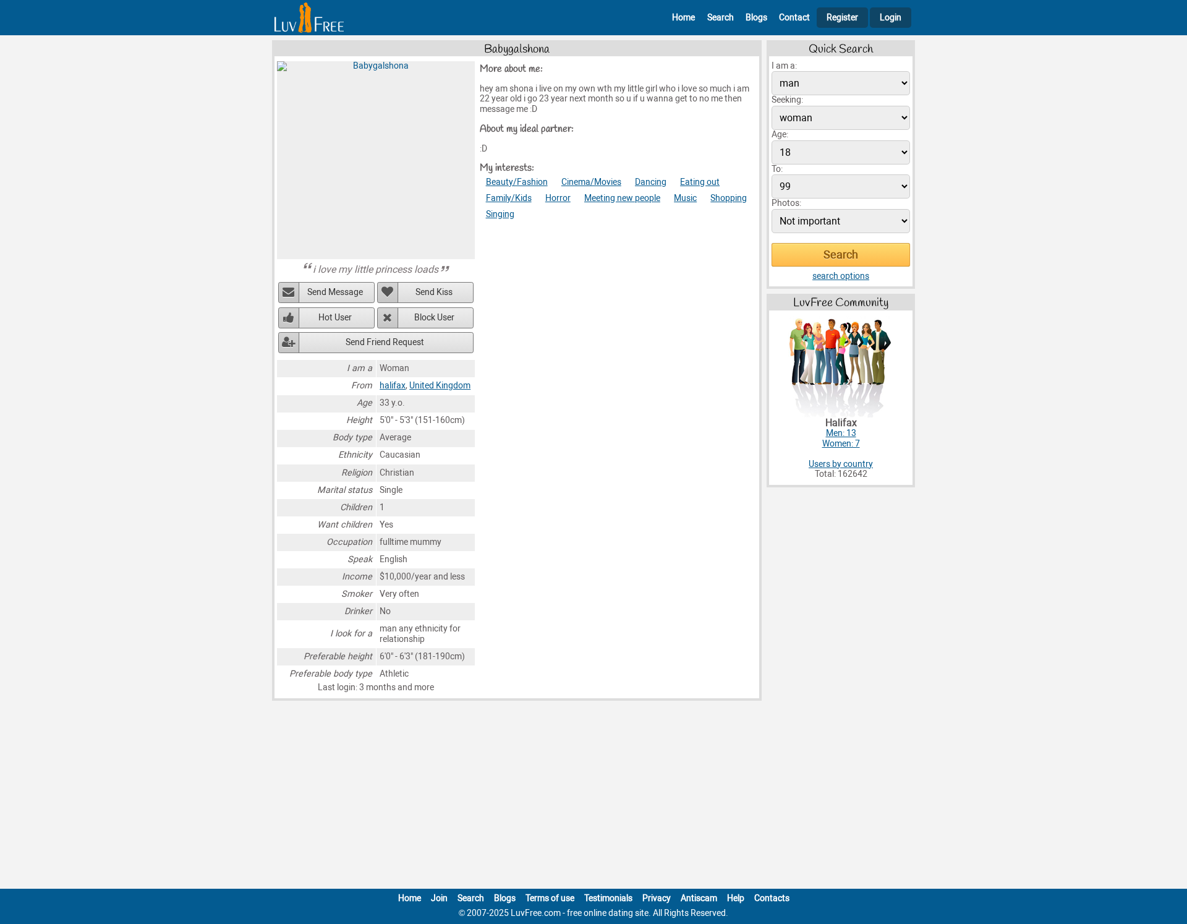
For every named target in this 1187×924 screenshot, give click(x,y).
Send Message (335, 292)
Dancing (650, 182)
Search (720, 17)
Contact (794, 17)
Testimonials (608, 898)
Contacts (771, 898)
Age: (780, 134)
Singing (500, 214)
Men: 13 (841, 433)
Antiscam (699, 898)
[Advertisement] (593, 797)
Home (683, 17)
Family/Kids (509, 198)
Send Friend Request (385, 342)
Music (685, 198)
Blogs (756, 17)
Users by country (841, 464)
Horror (558, 198)
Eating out (700, 182)
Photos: (786, 203)
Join (439, 898)
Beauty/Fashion (517, 182)
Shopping (728, 198)
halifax (393, 385)
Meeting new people (622, 198)
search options (840, 276)
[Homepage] (309, 17)
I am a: (784, 66)
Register (842, 17)
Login (890, 17)
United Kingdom (439, 385)
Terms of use (549, 898)
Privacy (656, 898)
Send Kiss (434, 292)
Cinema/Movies (591, 182)
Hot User (335, 317)
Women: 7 (841, 443)
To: (777, 169)
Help (735, 898)
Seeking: (787, 100)
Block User (434, 317)
